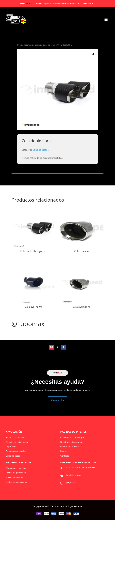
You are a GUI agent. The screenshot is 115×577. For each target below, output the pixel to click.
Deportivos (11, 446)
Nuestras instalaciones (71, 442)
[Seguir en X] (57, 347)
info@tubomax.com (74, 475)
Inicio (19, 44)
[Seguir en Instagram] (51, 347)
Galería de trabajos (69, 446)
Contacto (57, 400)
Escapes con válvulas (16, 451)
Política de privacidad (16, 472)
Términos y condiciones (17, 468)
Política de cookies (14, 477)
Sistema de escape (15, 437)
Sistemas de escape (32, 44)
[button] (93, 54)
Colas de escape (50, 44)
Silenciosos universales (17, 442)
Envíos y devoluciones (16, 482)
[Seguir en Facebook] (63, 347)
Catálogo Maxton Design (72, 437)
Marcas (63, 451)
